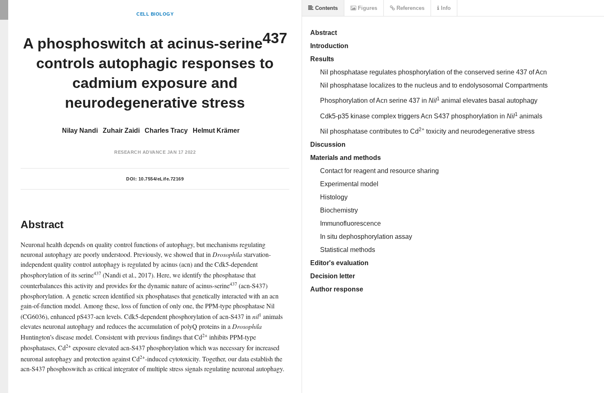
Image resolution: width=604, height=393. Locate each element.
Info (445, 8)
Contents (326, 8)
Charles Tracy (166, 130)
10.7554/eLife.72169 (161, 178)
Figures (366, 8)
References (409, 8)
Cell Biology (154, 14)
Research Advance (140, 152)
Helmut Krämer (216, 130)
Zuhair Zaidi (121, 130)
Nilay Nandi (80, 130)
